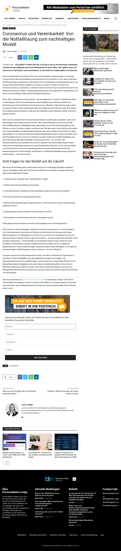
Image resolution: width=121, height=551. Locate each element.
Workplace (12, 28)
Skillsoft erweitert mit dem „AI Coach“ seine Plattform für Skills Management (14, 455)
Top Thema (86, 105)
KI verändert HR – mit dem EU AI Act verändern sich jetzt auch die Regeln (40, 455)
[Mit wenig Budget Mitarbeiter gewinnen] (88, 71)
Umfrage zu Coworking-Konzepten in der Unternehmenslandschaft (105, 102)
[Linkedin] (36, 57)
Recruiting (86, 137)
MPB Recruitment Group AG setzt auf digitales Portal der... (106, 112)
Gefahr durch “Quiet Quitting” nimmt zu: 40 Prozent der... (103, 123)
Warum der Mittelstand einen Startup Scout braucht (47, 494)
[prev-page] (4, 462)
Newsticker (39, 498)
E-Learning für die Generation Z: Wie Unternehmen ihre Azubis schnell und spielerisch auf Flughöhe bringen (82, 496)
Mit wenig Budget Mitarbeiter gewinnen (103, 69)
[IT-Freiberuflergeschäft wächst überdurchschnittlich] (88, 92)
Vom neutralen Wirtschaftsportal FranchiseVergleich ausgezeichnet (49, 503)
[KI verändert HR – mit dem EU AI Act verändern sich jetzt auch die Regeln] (40, 442)
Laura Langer (12, 51)
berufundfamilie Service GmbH (33, 280)
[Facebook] (20, 57)
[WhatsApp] (30, 57)
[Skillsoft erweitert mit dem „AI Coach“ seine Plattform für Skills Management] (14, 442)
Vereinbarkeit (13, 366)
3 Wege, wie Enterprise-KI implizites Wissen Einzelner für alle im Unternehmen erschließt (66, 455)
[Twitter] (25, 57)
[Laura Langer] (4, 51)
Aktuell (9, 25)
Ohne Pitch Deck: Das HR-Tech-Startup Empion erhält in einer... (105, 133)
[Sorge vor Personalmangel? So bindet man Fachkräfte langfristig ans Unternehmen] (88, 144)
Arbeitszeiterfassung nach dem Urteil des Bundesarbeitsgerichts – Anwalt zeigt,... (105, 155)
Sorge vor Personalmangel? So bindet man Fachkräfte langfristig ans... (106, 144)
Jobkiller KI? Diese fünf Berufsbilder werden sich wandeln (105, 81)
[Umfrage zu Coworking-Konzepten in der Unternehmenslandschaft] (88, 102)
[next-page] (7, 462)
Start (4, 25)
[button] (115, 18)
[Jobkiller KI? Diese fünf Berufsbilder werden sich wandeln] (88, 81)
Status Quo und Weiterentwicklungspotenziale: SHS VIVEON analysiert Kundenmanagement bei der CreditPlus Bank (82, 510)
